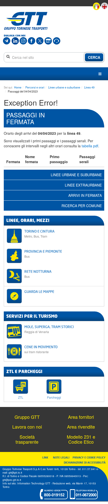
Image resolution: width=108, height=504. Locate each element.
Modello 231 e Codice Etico (81, 439)
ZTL (20, 397)
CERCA (94, 57)
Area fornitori (81, 417)
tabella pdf (90, 145)
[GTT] (26, 21)
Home (17, 87)
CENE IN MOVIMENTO (41, 349)
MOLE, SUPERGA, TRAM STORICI (49, 329)
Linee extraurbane (83, 185)
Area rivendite (81, 426)
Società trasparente (27, 439)
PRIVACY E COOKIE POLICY (89, 457)
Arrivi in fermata (85, 195)
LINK (46, 457)
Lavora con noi (27, 426)
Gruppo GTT (27, 417)
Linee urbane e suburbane (64, 87)
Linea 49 (89, 87)
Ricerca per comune (82, 205)
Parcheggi (54, 397)
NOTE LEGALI (62, 457)
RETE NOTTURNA (37, 274)
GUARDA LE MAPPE (39, 291)
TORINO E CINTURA (39, 233)
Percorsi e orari (34, 87)
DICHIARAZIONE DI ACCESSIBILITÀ (84, 462)
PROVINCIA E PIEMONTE (43, 253)
